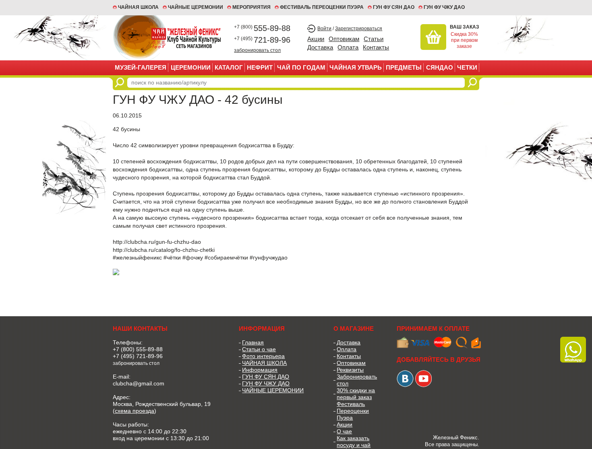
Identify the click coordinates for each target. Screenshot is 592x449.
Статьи (373, 38)
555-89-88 (262, 28)
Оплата (347, 47)
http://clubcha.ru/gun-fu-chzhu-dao (157, 242)
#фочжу (192, 257)
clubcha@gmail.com (138, 383)
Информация (259, 370)
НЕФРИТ (260, 67)
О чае (344, 431)
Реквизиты (350, 370)
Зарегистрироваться (358, 28)
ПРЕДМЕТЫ (404, 67)
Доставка (320, 47)
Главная (253, 342)
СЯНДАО (439, 67)
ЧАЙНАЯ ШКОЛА (264, 363)
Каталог (229, 67)
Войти (324, 28)
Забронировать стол (357, 380)
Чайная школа (138, 7)
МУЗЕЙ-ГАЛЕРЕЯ (140, 67)
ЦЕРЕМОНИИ (191, 67)
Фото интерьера (263, 356)
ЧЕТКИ (467, 67)
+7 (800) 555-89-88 (138, 349)
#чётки (172, 257)
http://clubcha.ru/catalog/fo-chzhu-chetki (164, 250)
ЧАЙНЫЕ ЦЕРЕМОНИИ (195, 7)
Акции (315, 38)
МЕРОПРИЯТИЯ (251, 7)
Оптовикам (344, 38)
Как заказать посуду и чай (354, 441)
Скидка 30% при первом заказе (464, 40)
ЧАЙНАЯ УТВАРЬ (355, 67)
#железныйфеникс (137, 257)
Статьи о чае (259, 349)
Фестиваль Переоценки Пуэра (353, 411)
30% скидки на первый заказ (356, 393)
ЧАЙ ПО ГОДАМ (301, 67)
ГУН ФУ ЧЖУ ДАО (444, 7)
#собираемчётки (226, 257)
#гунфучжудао (269, 257)
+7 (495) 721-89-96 (138, 356)
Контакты (376, 47)
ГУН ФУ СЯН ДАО (393, 7)
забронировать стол (257, 50)
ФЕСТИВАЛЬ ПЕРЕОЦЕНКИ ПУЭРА (322, 7)
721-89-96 (262, 39)
